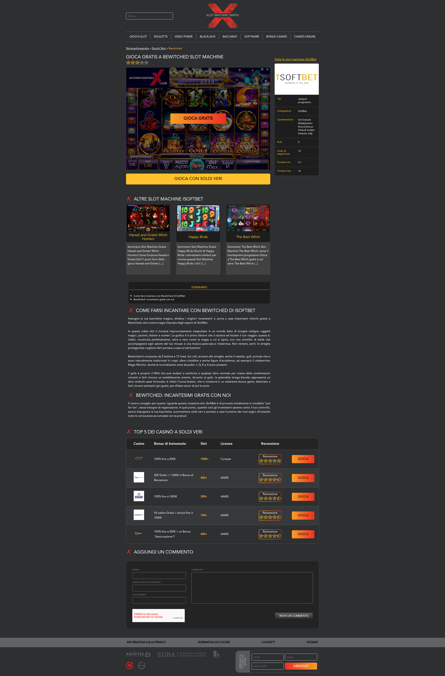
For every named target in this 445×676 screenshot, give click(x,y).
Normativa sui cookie (214, 642)
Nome (135, 570)
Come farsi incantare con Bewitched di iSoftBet (159, 296)
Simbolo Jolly (305, 133)
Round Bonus (305, 127)
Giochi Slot (138, 36)
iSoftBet (302, 111)
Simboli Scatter (306, 130)
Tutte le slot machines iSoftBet (295, 59)
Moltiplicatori (305, 123)
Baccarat (230, 36)
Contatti (268, 642)
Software (251, 36)
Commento (197, 570)
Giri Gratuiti (304, 120)
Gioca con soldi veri (198, 179)
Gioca (303, 459)
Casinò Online (304, 36)
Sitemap (312, 642)
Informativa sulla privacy (146, 642)
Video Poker (184, 36)
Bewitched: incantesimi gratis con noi (154, 299)
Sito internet (139, 595)
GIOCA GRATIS (198, 119)
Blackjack (208, 36)
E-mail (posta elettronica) (147, 582)
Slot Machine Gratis (222, 15)
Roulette (161, 36)
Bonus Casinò (276, 36)
